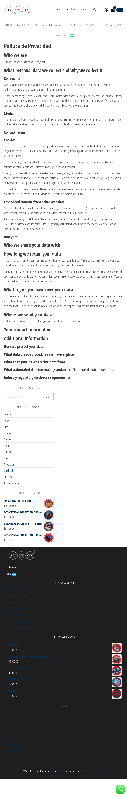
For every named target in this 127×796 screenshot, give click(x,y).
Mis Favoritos (56, 25)
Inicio (9, 25)
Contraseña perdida (17, 596)
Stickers (8, 477)
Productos (23, 25)
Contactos (59, 35)
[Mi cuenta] (106, 9)
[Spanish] (14, 574)
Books (7, 421)
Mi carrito (91, 25)
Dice (6, 427)
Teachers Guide (12, 483)
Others (7, 452)
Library (7, 446)
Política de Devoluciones (19, 609)
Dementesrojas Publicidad (93, 771)
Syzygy (60, 771)
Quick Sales (9, 471)
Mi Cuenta (75, 25)
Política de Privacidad (17, 621)
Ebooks (7, 433)
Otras (6, 458)
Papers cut (9, 464)
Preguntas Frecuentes (18, 590)
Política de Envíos (15, 602)
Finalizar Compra (112, 25)
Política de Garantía (16, 615)
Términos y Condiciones (19, 627)
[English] (72, 35)
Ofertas (39, 25)
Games (7, 439)
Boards (7, 414)
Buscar (46, 397)
